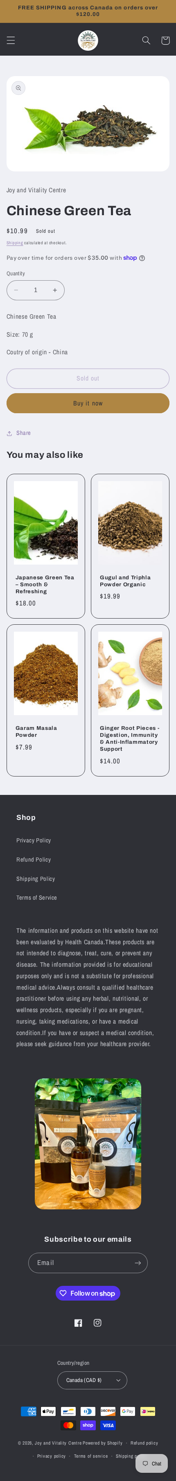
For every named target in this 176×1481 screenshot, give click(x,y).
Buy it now (88, 403)
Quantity (16, 273)
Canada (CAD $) (84, 1380)
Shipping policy (131, 1456)
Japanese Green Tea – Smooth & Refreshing (45, 584)
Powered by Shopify (102, 1443)
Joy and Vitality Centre (58, 1443)
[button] (10, 40)
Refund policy (144, 1443)
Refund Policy (33, 859)
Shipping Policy (35, 879)
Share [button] (23, 433)
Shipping (15, 242)
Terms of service (91, 1456)
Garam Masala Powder (36, 731)
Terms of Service (36, 898)
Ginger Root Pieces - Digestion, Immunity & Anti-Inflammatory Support (129, 738)
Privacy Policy (33, 840)
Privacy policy (51, 1456)
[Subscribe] (137, 1263)
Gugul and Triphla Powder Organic (125, 580)
